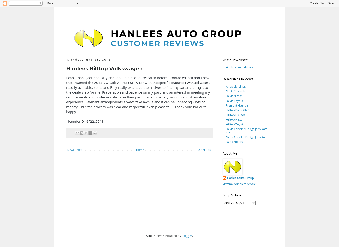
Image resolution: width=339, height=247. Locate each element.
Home (140, 150)
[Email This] (77, 133)
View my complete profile (239, 184)
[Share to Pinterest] (95, 133)
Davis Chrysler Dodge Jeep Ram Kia (246, 130)
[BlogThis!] (82, 133)
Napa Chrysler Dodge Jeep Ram (246, 137)
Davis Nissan (234, 96)
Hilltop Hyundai (236, 115)
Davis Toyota (234, 101)
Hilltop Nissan (235, 120)
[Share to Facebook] (90, 133)
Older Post (205, 150)
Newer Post (74, 150)
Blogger (187, 236)
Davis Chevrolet (236, 91)
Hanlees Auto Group (239, 67)
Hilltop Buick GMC (237, 110)
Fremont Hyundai (237, 105)
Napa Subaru (234, 142)
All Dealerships (236, 87)
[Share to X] (86, 133)
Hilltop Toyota (235, 124)
